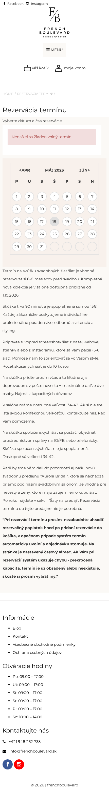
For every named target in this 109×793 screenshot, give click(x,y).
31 (42, 246)
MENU (56, 49)
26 (67, 234)
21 (92, 221)
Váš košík (40, 68)
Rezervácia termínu (36, 94)
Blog (17, 628)
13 (79, 208)
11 (54, 208)
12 (67, 208)
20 (79, 221)
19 (67, 221)
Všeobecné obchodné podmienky (44, 644)
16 (29, 221)
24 (42, 234)
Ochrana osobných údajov (37, 652)
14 (92, 208)
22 (16, 234)
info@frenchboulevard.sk (33, 751)
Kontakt (20, 636)
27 (79, 234)
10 (42, 208)
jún (83, 170)
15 (16, 221)
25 (54, 234)
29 (16, 246)
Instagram (39, 4)
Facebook (15, 4)
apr (25, 170)
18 (54, 221)
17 (42, 221)
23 (29, 234)
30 (29, 246)
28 (92, 234)
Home (8, 94)
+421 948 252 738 (25, 741)
